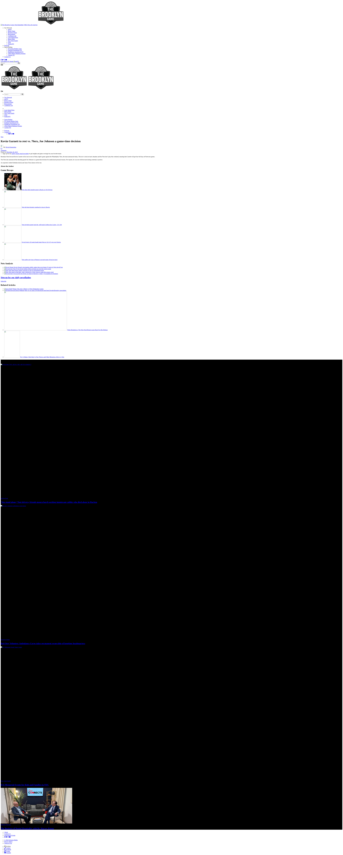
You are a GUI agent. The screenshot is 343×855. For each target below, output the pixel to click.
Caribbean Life (12, 36)
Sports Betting (8, 119)
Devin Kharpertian (11, 147)
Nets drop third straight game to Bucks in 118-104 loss (37, 190)
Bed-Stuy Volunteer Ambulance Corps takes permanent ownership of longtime (43, 643)
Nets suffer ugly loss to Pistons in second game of (39, 259)
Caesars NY (11, 55)
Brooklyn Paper (12, 32)
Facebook (8, 849)
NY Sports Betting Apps (15, 49)
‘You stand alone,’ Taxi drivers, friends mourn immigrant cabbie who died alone (49, 502)
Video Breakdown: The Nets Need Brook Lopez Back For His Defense (87, 330)
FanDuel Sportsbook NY (15, 50)
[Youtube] (6, 60)
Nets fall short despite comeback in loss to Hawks (36, 207)
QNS (9, 42)
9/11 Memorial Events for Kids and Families (25, 785)
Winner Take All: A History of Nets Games (28, 289)
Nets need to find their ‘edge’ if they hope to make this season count (31, 272)
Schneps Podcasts (6, 824)
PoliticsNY (11, 44)
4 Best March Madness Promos (16, 53)
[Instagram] (4, 60)
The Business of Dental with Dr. (27, 828)
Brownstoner (11, 34)
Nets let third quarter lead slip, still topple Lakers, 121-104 (42, 224)
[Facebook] (1, 60)
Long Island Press (13, 37)
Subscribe (3, 281)
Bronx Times (11, 31)
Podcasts (6, 45)
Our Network (8, 97)
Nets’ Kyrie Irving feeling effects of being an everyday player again (32, 269)
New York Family (13, 40)
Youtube (8, 852)
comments (3, 150)
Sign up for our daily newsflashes (16, 277)
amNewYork (4, 498)
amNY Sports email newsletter (20, 153)
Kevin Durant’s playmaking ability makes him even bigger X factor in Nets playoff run (38, 267)
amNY (10, 29)
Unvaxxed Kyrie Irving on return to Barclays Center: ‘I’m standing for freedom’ (35, 273)
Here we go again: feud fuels (45, 290)
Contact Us (7, 57)
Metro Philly (11, 39)
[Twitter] (2, 60)
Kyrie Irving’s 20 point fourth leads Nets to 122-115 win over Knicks (41, 242)
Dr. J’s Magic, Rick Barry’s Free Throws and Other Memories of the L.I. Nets (42, 357)
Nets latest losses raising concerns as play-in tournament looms (26, 270)
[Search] (19, 63)
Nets (2, 137)
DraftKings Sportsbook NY (15, 52)
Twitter (8, 851)
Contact (8, 848)
